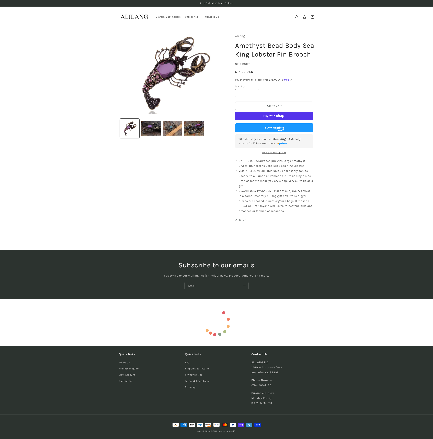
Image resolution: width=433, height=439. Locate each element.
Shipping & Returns (197, 368)
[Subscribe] (244, 286)
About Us (124, 362)
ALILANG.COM (211, 431)
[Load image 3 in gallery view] (173, 128)
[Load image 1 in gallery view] (130, 128)
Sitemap (190, 387)
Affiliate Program (129, 368)
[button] (193, 17)
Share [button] (242, 220)
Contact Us (126, 381)
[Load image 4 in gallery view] (194, 128)
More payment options (274, 152)
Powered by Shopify (227, 431)
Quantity (240, 86)
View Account (127, 374)
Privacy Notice (193, 374)
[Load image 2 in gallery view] (151, 128)
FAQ (187, 362)
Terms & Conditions (197, 381)
